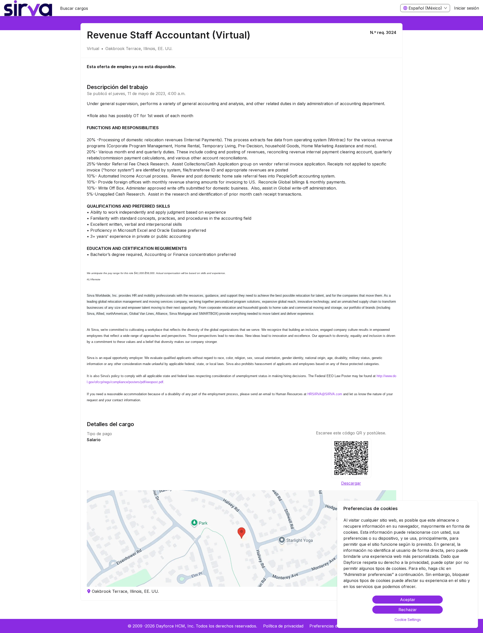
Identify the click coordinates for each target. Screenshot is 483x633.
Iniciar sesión (466, 8)
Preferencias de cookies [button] (332, 625)
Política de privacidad (283, 625)
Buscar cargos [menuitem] (74, 8)
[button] (241, 538)
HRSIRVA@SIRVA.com (324, 394)
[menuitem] (28, 8)
